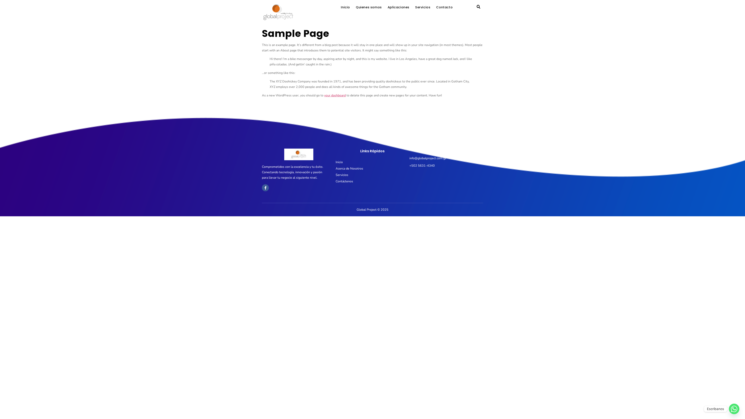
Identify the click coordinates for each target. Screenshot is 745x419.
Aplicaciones (398, 7)
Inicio (345, 7)
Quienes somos (369, 7)
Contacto (444, 7)
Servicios (422, 7)
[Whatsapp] (734, 409)
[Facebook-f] (265, 187)
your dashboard (335, 95)
